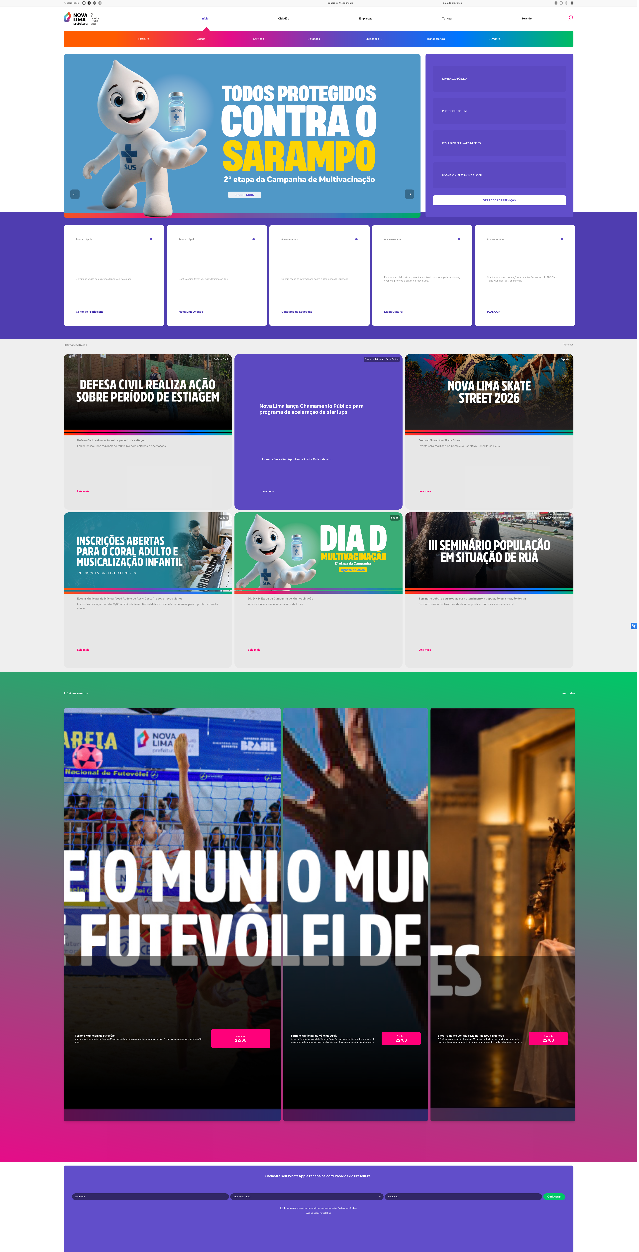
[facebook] (561, 3)
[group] (205, 18)
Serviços (258, 38)
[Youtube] (555, 3)
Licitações (314, 38)
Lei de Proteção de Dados (344, 1208)
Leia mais (83, 491)
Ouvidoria (495, 38)
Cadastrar (554, 1196)
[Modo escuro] (89, 3)
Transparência (435, 38)
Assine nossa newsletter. (318, 1213)
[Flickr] (571, 3)
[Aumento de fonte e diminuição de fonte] (84, 3)
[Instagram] (566, 3)
